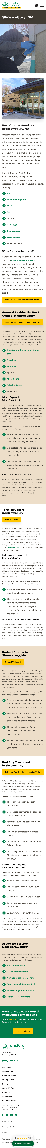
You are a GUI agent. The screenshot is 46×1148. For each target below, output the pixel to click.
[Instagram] (11, 1115)
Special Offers (8, 1088)
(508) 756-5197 (36, 5)
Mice (9, 206)
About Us (6, 1092)
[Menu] (42, 5)
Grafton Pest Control (17, 972)
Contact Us (7, 1097)
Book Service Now (23, 1144)
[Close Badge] (32, 1136)
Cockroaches (13, 231)
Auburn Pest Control (17, 965)
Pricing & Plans (9, 1080)
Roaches (11, 360)
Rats (9, 212)
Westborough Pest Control (20, 990)
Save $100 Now (11, 520)
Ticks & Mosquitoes (17, 199)
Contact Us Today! (13, 662)
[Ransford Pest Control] (11, 5)
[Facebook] (3, 1115)
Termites (11, 366)
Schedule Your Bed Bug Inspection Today (23, 772)
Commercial (7, 1071)
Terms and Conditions (9, 1127)
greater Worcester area (23, 260)
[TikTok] (15, 1115)
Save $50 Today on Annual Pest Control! (22, 300)
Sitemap (5, 1132)
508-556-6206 (13, 547)
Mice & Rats (13, 379)
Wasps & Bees (14, 237)
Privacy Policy (7, 1121)
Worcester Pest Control (19, 997)
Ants (9, 193)
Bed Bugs (12, 225)
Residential (7, 1067)
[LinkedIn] (7, 1115)
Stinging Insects (15, 385)
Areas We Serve (9, 1076)
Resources (7, 1084)
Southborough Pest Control (21, 984)
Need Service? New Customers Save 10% (22, 322)
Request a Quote (23, 1031)
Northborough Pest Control (21, 978)
